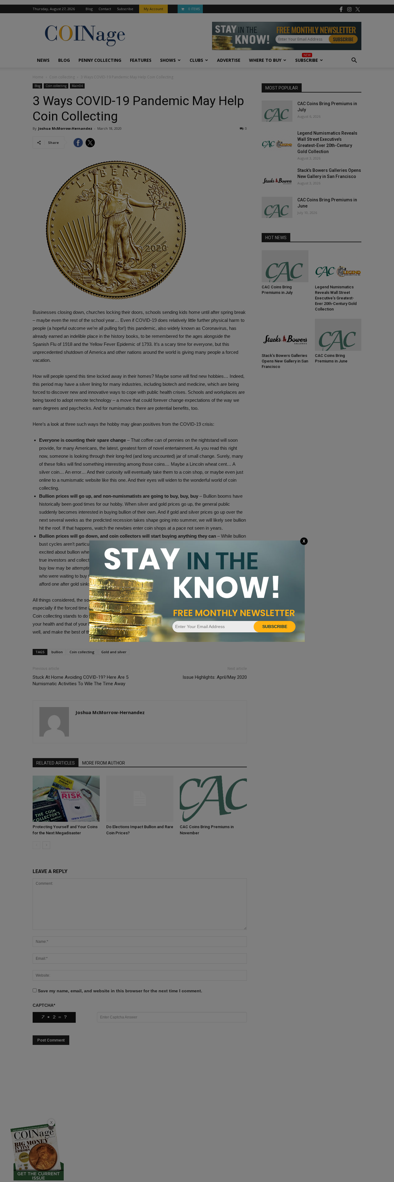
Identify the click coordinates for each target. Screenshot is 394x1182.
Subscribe (274, 626)
